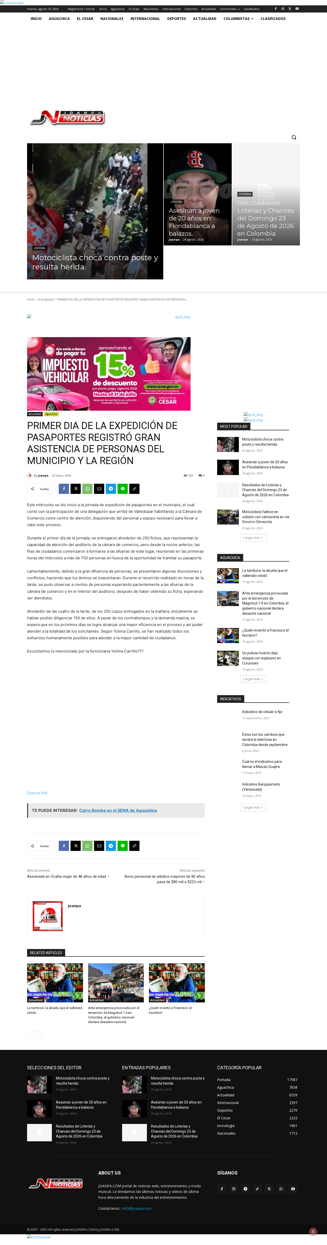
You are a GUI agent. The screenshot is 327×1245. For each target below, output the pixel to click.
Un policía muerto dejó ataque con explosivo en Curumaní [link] (261, 658)
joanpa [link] (43, 475)
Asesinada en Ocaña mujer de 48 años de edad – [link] (68, 876)
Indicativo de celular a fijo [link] (262, 712)
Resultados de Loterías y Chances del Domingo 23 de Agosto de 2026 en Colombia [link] (265, 490)
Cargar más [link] (251, 538)
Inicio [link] (31, 299)
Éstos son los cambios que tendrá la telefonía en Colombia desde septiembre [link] (265, 739)
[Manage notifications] (313, 1232)
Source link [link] (37, 792)
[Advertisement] (158, 63)
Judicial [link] (40, 248)
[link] (12, 3)
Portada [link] (245, 194)
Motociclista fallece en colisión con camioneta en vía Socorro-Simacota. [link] (265, 517)
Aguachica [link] (51, 414)
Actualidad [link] (46, 299)
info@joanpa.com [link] (137, 1208)
